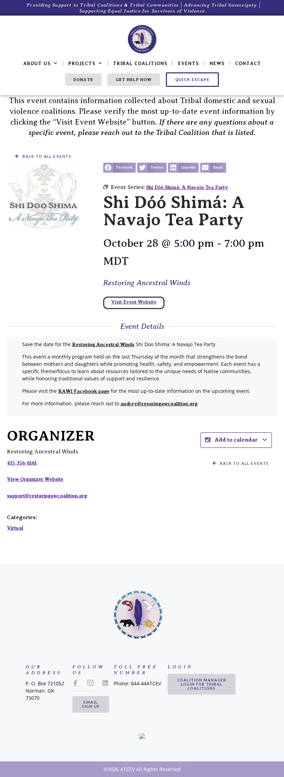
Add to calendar (236, 440)
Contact (248, 63)
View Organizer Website (35, 479)
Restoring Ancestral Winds (146, 282)
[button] (119, 168)
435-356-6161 (22, 463)
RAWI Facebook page (83, 391)
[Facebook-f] (75, 683)
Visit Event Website (134, 302)
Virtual (15, 528)
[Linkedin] (105, 683)
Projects (81, 63)
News (217, 63)
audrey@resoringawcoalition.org (159, 403)
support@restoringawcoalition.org (47, 495)
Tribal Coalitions (140, 63)
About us (37, 63)
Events (188, 63)
